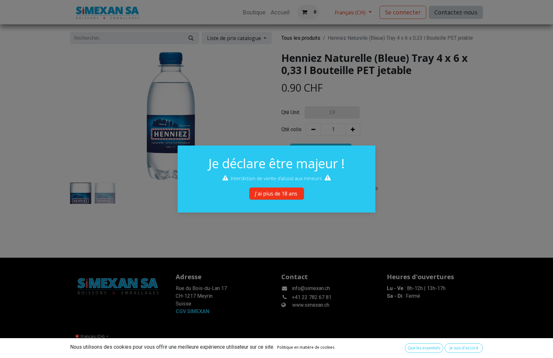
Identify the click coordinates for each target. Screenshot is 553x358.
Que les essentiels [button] (424, 348)
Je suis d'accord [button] (464, 348)
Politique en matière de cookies (305, 347)
